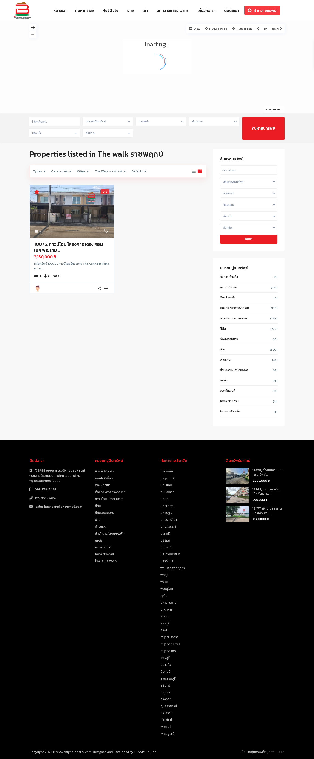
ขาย (130, 10)
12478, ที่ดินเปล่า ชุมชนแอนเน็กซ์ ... (268, 472)
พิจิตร (164, 581)
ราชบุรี (164, 623)
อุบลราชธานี (168, 706)
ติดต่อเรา (231, 10)
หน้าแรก (59, 10)
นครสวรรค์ (168, 526)
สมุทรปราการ (169, 637)
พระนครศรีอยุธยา (172, 568)
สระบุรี (165, 657)
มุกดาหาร (166, 609)
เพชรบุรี (165, 726)
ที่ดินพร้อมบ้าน (229, 339)
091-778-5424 (45, 489)
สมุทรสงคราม (170, 644)
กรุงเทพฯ (166, 471)
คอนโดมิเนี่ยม (228, 287)
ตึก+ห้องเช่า (227, 297)
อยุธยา (165, 692)
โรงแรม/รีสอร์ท (230, 411)
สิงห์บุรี (165, 671)
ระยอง (164, 616)
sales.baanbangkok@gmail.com (58, 506)
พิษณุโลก (166, 588)
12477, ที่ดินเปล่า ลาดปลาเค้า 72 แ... (267, 511)
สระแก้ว (165, 664)
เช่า (145, 10)
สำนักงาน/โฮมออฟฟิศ (234, 370)
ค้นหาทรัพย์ (84, 10)
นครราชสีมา (168, 519)
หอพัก (224, 380)
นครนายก (166, 506)
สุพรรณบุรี (168, 678)
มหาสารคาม (168, 602)
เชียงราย (166, 713)
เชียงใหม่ (166, 720)
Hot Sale (110, 10)
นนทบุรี (165, 533)
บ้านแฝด (225, 359)
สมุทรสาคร (168, 651)
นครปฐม (166, 512)
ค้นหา (249, 239)
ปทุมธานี (165, 547)
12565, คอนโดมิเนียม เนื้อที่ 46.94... (266, 491)
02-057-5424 (45, 498)
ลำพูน (164, 630)
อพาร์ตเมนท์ (227, 390)
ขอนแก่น (166, 485)
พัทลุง (164, 575)
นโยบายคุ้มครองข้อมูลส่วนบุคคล (262, 752)
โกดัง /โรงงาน (229, 401)
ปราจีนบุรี (166, 561)
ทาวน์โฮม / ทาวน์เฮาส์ (233, 318)
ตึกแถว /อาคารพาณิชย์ (234, 308)
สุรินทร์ (165, 685)
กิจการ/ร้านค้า (229, 277)
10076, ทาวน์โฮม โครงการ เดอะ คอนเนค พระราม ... (68, 247)
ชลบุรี (164, 499)
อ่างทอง (165, 699)
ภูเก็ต (163, 595)
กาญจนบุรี (167, 478)
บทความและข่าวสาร (173, 10)
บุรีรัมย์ (165, 540)
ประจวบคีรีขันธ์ (170, 554)
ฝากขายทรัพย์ (265, 10)
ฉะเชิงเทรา (167, 492)
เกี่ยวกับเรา (206, 10)
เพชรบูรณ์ (167, 733)
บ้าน (222, 349)
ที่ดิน (223, 328)
